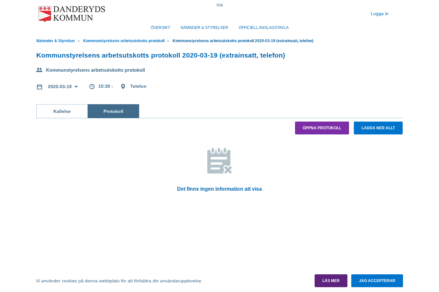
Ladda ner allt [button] (378, 128)
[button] (331, 280)
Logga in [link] (380, 13)
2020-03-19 (60, 86)
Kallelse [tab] (62, 111)
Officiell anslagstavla (264, 27)
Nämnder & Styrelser (204, 27)
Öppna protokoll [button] (322, 128)
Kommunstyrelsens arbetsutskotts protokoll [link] (124, 41)
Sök (219, 5)
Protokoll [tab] (113, 111)
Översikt (160, 27)
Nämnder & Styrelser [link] (55, 41)
